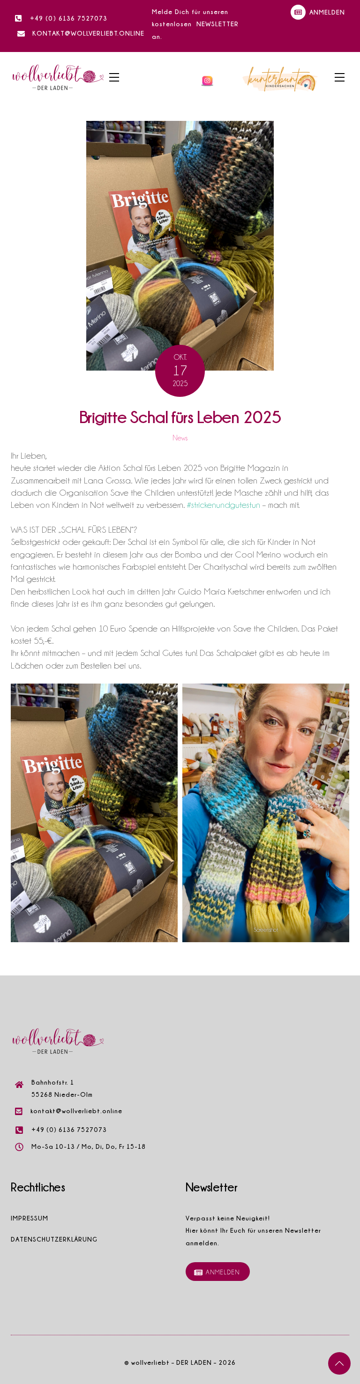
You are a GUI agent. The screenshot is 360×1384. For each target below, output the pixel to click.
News (180, 438)
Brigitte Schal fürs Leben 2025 (180, 416)
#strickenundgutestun (223, 504)
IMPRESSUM (29, 1217)
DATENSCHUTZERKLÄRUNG (54, 1239)
